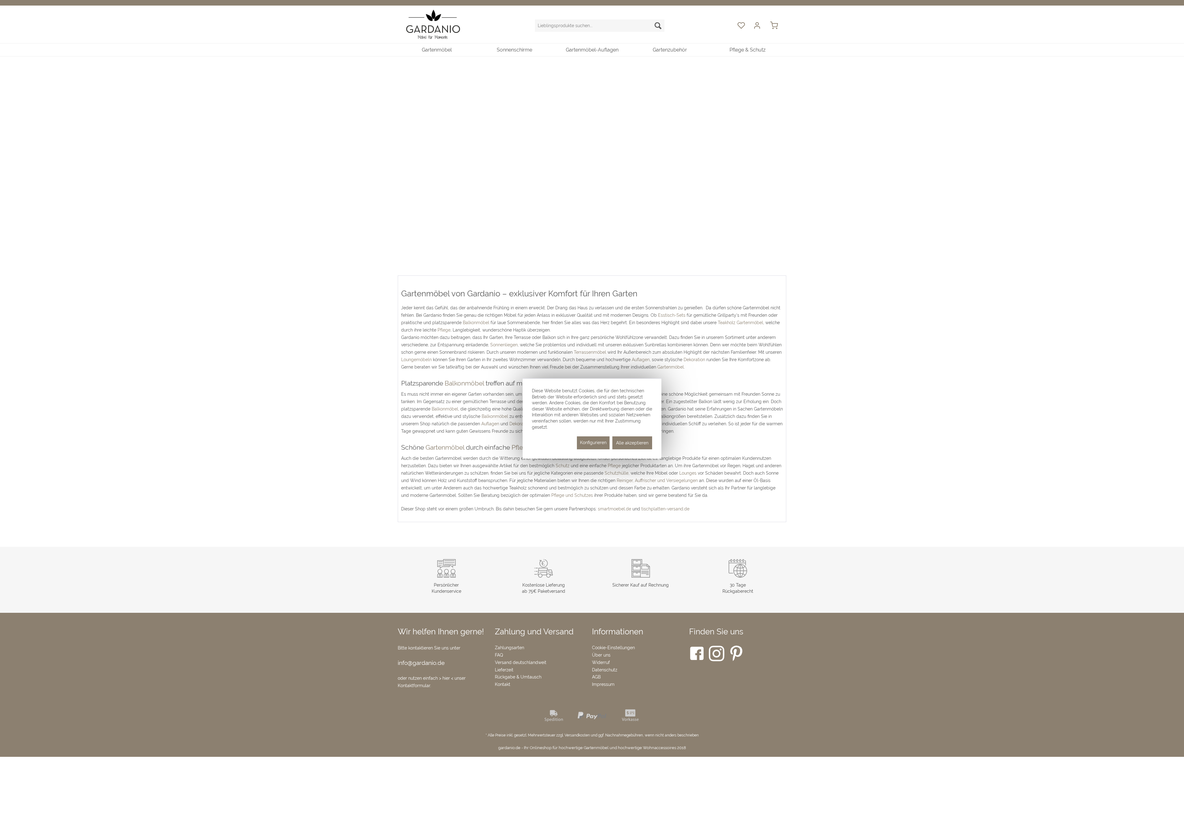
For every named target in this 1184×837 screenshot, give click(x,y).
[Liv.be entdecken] (592, 132)
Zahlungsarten (509, 647)
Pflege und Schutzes (572, 495)
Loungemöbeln (416, 359)
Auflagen (641, 359)
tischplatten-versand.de (665, 508)
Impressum (603, 684)
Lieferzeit (504, 669)
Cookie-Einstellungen (613, 647)
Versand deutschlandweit (520, 662)
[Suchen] (658, 25)
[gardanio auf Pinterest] (736, 655)
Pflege (444, 330)
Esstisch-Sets (671, 315)
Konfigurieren (593, 442)
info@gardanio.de (421, 662)
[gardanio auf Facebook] (697, 655)
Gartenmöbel (670, 367)
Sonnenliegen (504, 344)
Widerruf (601, 662)
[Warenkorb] (777, 25)
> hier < (446, 678)
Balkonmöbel (476, 322)
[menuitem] (599, 25)
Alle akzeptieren (632, 442)
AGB (596, 676)
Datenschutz (604, 669)
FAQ (499, 655)
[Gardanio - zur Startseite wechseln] (433, 24)
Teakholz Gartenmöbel (740, 322)
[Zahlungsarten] (592, 721)
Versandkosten (577, 735)
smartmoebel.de (614, 508)
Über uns (601, 655)
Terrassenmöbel (590, 352)
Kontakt (502, 684)
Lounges (688, 473)
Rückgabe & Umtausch (518, 676)
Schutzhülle (616, 473)
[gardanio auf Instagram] (716, 655)
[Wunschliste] (741, 25)
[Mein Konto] (758, 25)
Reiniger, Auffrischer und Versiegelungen (657, 480)
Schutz (562, 465)
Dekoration (694, 359)
